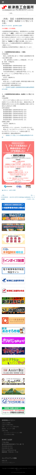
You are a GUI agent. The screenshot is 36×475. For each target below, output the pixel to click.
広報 (3, 430)
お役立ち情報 (12, 190)
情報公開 (4, 460)
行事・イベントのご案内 (9, 426)
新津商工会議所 (18, 25)
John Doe (23, 472)
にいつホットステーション (11, 432)
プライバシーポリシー (8, 462)
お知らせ (5, 190)
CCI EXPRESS (7, 434)
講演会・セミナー (7, 428)
